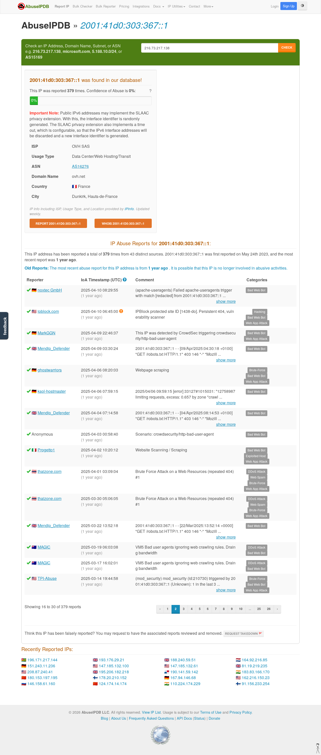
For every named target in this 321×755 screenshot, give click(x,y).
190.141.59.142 (184, 672)
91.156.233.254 (256, 683)
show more (226, 301)
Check (286, 47)
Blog (104, 718)
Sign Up (288, 6)
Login (275, 6)
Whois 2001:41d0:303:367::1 (123, 223)
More (207, 6)
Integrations (141, 6)
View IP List (151, 712)
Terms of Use (210, 712)
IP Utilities (175, 6)
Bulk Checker (82, 6)
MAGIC (44, 547)
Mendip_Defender (54, 348)
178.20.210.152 (113, 677)
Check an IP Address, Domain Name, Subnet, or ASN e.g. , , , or (73, 51)
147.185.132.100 (114, 666)
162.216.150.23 (256, 677)
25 (259, 608)
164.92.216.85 (254, 660)
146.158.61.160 (41, 683)
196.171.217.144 (42, 660)
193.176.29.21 (111, 660)
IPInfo (129, 208)
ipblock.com (48, 311)
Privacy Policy (240, 712)
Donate (214, 718)
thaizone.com (49, 471)
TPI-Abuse (47, 578)
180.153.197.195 (42, 677)
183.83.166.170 (256, 672)
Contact (194, 6)
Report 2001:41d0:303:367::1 (58, 223)
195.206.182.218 (114, 672)
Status (199, 718)
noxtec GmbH (50, 290)
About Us (118, 718)
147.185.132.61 (184, 666)
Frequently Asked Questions (151, 718)
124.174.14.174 (113, 683)
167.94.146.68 (183, 677)
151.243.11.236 (41, 666)
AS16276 (80, 166)
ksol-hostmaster (52, 391)
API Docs (184, 718)
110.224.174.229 (185, 683)
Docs (157, 6)
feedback (5, 326)
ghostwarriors (50, 370)
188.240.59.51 (183, 660)
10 (241, 608)
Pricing (124, 6)
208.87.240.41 (40, 672)
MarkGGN (46, 333)
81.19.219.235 (254, 666)
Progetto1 (46, 450)
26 (269, 608)
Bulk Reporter (106, 6)
